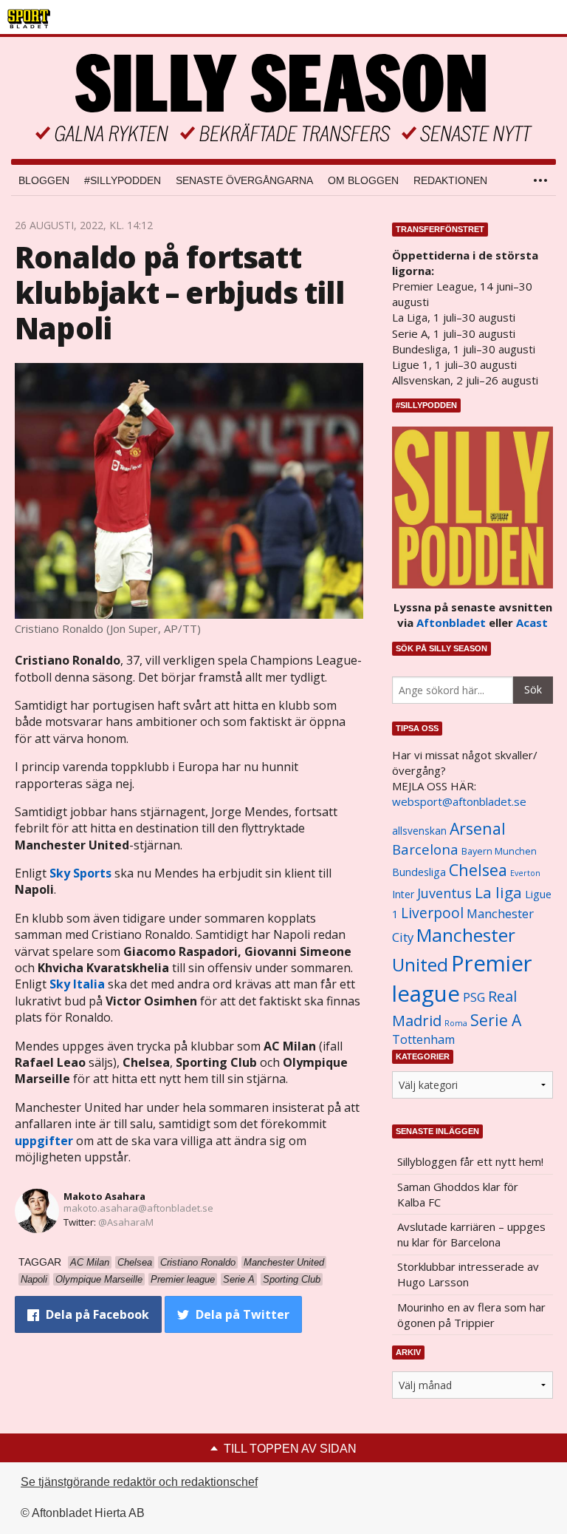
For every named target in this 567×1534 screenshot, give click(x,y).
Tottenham (423, 1039)
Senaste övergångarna (244, 180)
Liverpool (432, 913)
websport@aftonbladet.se (459, 801)
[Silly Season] (283, 98)
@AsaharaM (126, 1222)
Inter (403, 894)
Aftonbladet (451, 622)
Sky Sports (80, 873)
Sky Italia (77, 984)
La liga (498, 892)
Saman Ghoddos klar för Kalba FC (457, 1194)
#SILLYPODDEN (122, 180)
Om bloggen (363, 180)
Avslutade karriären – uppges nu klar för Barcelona (471, 1234)
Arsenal (478, 828)
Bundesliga (419, 872)
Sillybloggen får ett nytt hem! (470, 1161)
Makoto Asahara (104, 1196)
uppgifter (44, 1141)
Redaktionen (450, 180)
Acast (532, 622)
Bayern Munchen (499, 851)
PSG (474, 997)
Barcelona (425, 849)
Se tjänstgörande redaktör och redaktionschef (139, 1482)
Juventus (444, 893)
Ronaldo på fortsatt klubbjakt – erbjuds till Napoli (179, 292)
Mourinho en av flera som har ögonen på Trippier (471, 1315)
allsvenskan (419, 831)
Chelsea (478, 869)
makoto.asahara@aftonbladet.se (138, 1208)
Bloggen (43, 180)
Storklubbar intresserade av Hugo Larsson (468, 1274)
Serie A (495, 1020)
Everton (525, 873)
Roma (455, 1023)
